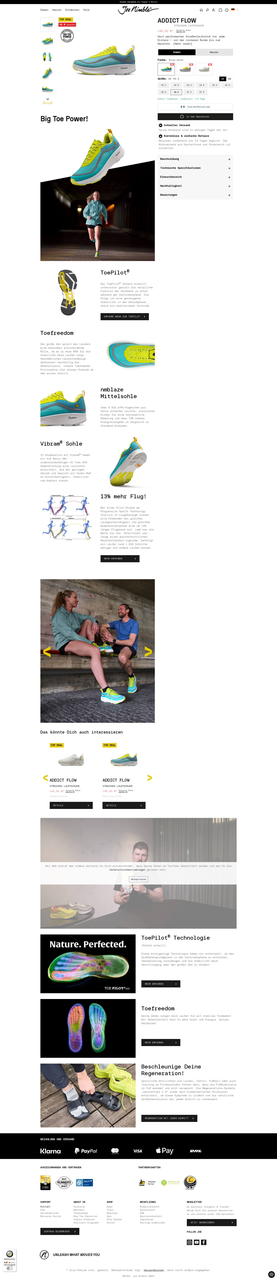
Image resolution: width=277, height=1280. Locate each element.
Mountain (112, 1213)
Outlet (111, 1223)
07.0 (189, 92)
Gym (109, 1216)
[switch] (10, 1268)
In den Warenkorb (197, 117)
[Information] (227, 10)
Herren (214, 52)
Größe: (168, 79)
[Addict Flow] (104, 60)
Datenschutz (147, 1210)
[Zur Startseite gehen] (138, 10)
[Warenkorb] (220, 10)
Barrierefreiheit (151, 1216)
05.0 (214, 85)
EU (229, 79)
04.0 (189, 85)
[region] (104, 60)
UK (222, 79)
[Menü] (14, 1250)
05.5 (227, 85)
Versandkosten (49, 1213)
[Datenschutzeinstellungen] (271, 1274)
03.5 (176, 85)
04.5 (201, 85)
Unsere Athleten (84, 1219)
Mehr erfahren (113, 558)
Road (109, 1207)
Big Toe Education (85, 1216)
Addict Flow (63, 780)
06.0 (163, 92)
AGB (142, 1213)
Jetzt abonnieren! (202, 1222)
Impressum (146, 1219)
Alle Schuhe (114, 1219)
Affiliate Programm (86, 1223)
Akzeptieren (138, 879)
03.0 (163, 85)
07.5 (201, 92)
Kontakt (45, 1207)
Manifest (79, 1210)
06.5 (176, 92)
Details (58, 805)
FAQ (42, 1210)
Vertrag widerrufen (57, 1231)
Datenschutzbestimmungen (127, 870)
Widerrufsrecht (150, 1207)
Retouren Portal (50, 1216)
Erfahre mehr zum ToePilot (122, 316)
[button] (47, 99)
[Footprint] (201, 10)
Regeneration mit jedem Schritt (167, 1118)
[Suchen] (207, 10)
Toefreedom (81, 1213)
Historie (79, 1207)
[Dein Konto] (213, 10)
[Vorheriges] (45, 777)
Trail (110, 1210)
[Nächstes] (150, 777)
